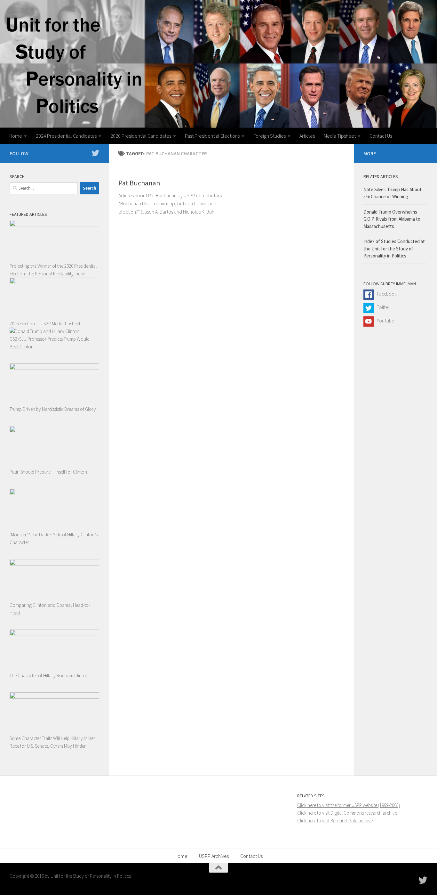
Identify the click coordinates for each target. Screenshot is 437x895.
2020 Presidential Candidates (140, 136)
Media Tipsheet (340, 136)
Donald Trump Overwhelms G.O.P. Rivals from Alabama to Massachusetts (391, 219)
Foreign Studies (269, 136)
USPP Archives (214, 856)
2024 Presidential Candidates (66, 136)
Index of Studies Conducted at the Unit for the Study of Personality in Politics (394, 248)
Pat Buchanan (139, 182)
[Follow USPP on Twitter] (95, 153)
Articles (307, 136)
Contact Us (380, 136)
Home (15, 136)
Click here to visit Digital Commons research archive (347, 813)
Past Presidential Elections (212, 136)
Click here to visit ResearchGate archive (335, 821)
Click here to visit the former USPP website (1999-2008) (348, 805)
